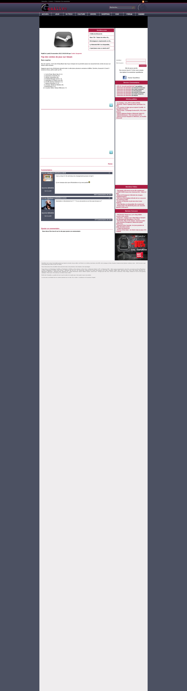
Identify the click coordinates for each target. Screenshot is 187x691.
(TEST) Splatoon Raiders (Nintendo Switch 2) (130, 113)
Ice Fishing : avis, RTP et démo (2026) (128, 103)
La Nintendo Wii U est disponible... (100, 44)
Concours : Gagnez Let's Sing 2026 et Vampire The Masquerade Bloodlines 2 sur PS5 (130, 218)
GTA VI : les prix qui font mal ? (126, 86)
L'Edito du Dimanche (96, 34)
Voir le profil (47, 191)
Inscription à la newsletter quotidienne (131, 72)
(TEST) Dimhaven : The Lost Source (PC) (129, 115)
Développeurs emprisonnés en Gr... (100, 41)
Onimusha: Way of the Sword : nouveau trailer (131, 221)
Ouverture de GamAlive (124, 88)
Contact (50, 1)
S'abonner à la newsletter (62, 1)
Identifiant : (119, 60)
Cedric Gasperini (76, 53)
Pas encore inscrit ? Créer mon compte (131, 70)
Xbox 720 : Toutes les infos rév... (99, 37)
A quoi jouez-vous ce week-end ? (100, 48)
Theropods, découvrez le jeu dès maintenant (130, 190)
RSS (146, 1)
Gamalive (44, 1)
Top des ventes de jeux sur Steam (56, 57)
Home (110, 164)
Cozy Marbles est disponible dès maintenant (130, 204)
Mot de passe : (120, 63)
